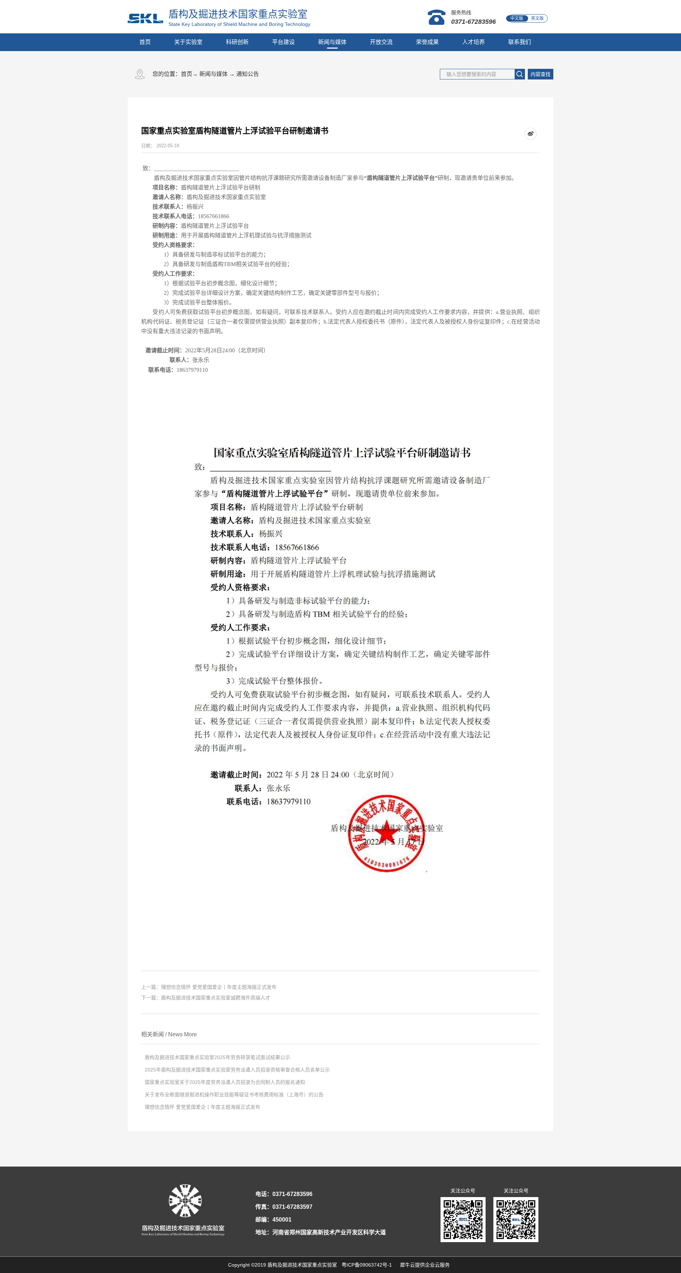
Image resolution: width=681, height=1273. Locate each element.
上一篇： (209, 987)
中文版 (516, 18)
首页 (145, 42)
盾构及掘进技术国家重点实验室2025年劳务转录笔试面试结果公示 (217, 1057)
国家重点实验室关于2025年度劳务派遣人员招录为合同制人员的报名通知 (225, 1082)
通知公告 (247, 74)
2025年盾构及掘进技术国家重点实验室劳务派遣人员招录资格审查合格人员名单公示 (237, 1070)
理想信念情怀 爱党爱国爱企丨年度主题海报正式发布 (202, 1107)
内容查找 (540, 74)
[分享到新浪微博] (531, 134)
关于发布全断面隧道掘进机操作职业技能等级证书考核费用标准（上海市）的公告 (234, 1094)
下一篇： (205, 998)
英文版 (537, 18)
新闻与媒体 (213, 74)
